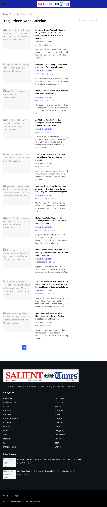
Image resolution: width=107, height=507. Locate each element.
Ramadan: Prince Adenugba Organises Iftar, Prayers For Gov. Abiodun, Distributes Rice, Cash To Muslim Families (51, 34)
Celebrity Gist (10, 402)
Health (6, 438)
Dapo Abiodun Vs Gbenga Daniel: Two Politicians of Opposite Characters (51, 66)
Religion (59, 430)
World (58, 446)
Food (5, 430)
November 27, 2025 (44, 294)
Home (5, 14)
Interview (59, 398)
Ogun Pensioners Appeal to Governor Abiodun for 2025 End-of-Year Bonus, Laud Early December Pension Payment (51, 189)
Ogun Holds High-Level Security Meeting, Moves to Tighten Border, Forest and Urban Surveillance (49, 316)
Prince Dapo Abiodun (24, 14)
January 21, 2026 (43, 132)
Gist (5, 434)
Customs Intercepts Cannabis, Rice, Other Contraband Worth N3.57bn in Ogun (49, 459)
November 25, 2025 (44, 326)
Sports (58, 438)
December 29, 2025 (44, 198)
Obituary (59, 418)
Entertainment (10, 418)
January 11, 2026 (43, 167)
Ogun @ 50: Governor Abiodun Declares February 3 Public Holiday (51, 92)
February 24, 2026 (43, 74)
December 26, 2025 (44, 230)
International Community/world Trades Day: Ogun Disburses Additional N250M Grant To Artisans (51, 252)
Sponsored (60, 434)
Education (8, 414)
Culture (7, 410)
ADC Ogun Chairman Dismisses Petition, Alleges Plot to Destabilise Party (47, 471)
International (9, 446)
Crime (6, 406)
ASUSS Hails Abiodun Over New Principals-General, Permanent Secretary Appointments (48, 123)
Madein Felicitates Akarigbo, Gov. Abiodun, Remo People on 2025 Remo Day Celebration (50, 221)
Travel (58, 442)
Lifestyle (59, 402)
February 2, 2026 (43, 100)
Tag (11, 14)
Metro (58, 406)
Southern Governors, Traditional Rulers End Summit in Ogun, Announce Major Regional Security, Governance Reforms (51, 284)
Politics (58, 426)
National (59, 410)
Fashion (7, 422)
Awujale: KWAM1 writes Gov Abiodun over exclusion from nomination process (50, 157)
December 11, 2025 (44, 262)
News (57, 414)
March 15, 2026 (42, 45)
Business (7, 398)
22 (41, 347)
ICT (5, 442)
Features (7, 426)
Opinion (59, 422)
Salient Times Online (45, 42)
